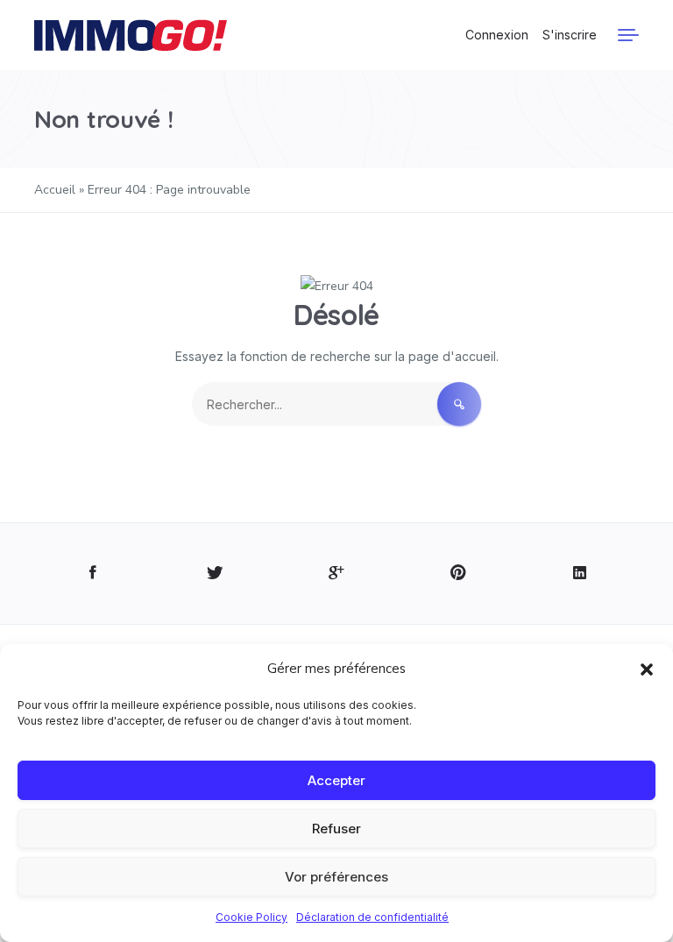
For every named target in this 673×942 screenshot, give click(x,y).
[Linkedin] (579, 573)
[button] (646, 668)
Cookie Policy (251, 917)
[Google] (337, 573)
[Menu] (628, 35)
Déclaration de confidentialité (372, 917)
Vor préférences (336, 876)
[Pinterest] (458, 573)
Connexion (496, 34)
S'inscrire (569, 34)
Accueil (54, 189)
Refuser (336, 828)
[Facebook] (93, 573)
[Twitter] (215, 573)
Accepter (336, 780)
